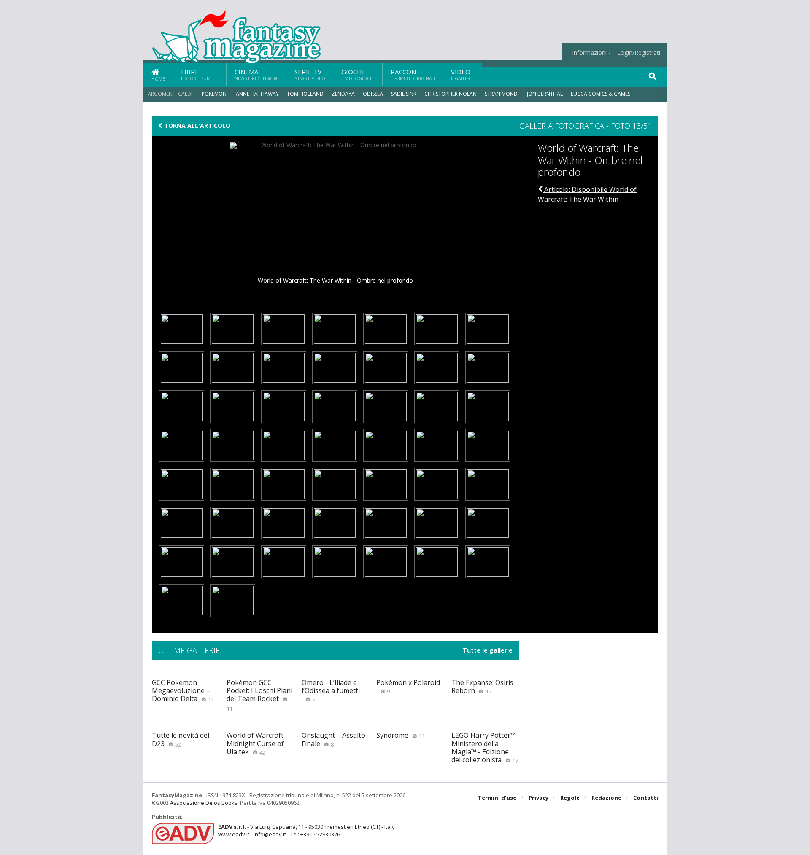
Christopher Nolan (450, 93)
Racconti (413, 74)
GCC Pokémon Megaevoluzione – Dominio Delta (183, 690)
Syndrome (400, 735)
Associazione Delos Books (204, 802)
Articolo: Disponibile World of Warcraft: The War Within (587, 194)
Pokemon (215, 93)
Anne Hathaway (257, 93)
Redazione (606, 797)
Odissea (373, 93)
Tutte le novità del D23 (180, 739)
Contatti (645, 797)
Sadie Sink (403, 93)
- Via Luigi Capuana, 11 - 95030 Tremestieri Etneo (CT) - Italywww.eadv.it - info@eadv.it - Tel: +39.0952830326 (306, 830)
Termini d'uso (497, 797)
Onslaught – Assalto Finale (333, 739)
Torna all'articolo (196, 126)
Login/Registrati (638, 53)
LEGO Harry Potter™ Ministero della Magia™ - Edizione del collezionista (484, 747)
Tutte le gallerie (488, 650)
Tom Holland (305, 93)
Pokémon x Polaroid (408, 686)
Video (462, 74)
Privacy (538, 797)
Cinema (256, 74)
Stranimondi (502, 93)
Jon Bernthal (545, 93)
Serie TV (309, 74)
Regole (570, 797)
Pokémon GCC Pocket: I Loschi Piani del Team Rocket (259, 695)
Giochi (358, 74)
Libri (200, 74)
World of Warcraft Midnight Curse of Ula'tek (255, 743)
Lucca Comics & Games (600, 93)
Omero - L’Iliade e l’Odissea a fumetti (331, 690)
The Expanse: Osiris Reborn (482, 686)
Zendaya (343, 93)
